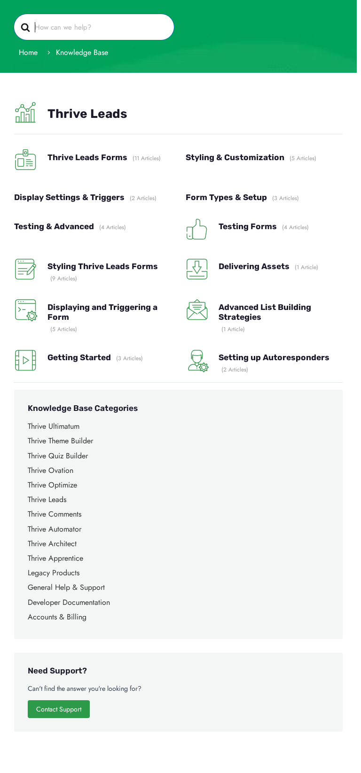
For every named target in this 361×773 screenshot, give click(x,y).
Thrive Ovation (50, 470)
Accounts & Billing (57, 616)
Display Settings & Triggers (69, 197)
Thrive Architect (52, 543)
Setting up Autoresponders (274, 357)
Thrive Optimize (52, 484)
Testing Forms (248, 226)
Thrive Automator (54, 529)
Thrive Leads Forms (87, 157)
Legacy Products (53, 572)
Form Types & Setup (226, 197)
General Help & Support (66, 587)
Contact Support (58, 709)
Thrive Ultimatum (53, 426)
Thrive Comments (54, 514)
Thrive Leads (47, 499)
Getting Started (79, 357)
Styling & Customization (235, 157)
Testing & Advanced (54, 226)
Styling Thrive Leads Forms (102, 266)
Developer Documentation (69, 602)
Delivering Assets (254, 266)
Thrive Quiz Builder (58, 455)
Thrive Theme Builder (60, 440)
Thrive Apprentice (55, 558)
